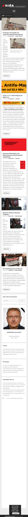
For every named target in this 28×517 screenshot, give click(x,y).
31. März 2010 (11, 36)
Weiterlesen (7, 76)
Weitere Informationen (15, 511)
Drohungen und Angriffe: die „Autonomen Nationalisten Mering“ (14, 24)
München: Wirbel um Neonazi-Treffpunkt (14, 204)
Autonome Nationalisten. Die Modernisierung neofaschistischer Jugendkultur (14, 145)
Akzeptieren (15, 513)
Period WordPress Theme (10, 516)
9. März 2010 (10, 216)
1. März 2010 (10, 270)
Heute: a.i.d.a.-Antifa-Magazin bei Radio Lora (14, 87)
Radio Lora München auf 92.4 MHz (13, 109)
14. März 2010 (11, 158)
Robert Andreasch (19, 36)
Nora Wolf (17, 98)
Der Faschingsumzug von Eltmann (14, 260)
